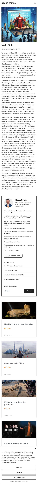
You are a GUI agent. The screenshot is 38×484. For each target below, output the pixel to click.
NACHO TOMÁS (8, 3)
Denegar (19, 472)
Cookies (12, 481)
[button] (35, 449)
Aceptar (19, 467)
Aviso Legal (25, 481)
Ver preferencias (19, 477)
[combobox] (14, 291)
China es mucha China (10, 270)
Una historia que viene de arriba (13, 266)
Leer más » (7, 328)
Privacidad (18, 481)
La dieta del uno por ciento (11, 279)
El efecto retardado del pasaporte (14, 274)
